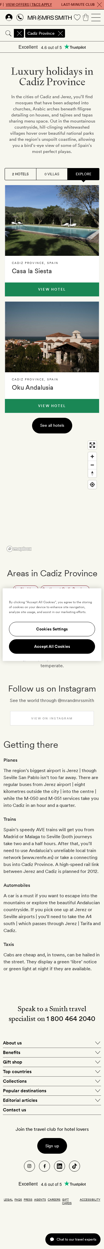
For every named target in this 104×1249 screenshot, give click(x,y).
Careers (54, 1199)
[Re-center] (92, 484)
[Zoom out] (92, 465)
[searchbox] (85, 33)
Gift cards (67, 1201)
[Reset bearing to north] (92, 473)
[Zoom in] (92, 456)
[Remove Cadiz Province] (60, 33)
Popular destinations (24, 1090)
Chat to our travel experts (76, 1239)
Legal (8, 1199)
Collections (15, 1081)
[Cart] (85, 17)
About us (12, 1043)
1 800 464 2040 (71, 1018)
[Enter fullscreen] (92, 445)
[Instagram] (29, 1166)
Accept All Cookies (52, 646)
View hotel (52, 289)
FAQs (18, 1199)
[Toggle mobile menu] (96, 17)
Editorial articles (20, 1100)
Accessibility (90, 1199)
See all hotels (52, 425)
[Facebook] (44, 1166)
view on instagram (52, 718)
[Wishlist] (77, 17)
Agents (40, 1199)
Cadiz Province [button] (41, 33)
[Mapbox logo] (19, 549)
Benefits (11, 1052)
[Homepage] (50, 17)
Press (28, 1199)
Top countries (17, 1071)
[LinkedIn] (59, 1166)
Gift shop (12, 1062)
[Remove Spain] (19, 33)
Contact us (14, 1110)
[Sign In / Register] (8, 17)
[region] (52, 496)
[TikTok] (74, 1166)
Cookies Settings (52, 629)
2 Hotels (20, 174)
